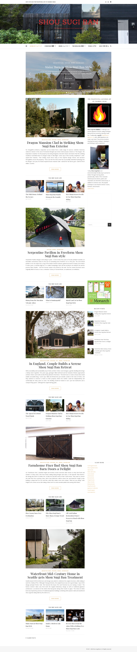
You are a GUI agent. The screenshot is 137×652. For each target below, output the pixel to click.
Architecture (58, 63)
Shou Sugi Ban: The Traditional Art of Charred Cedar (41, 2)
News (73, 63)
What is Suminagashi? (53, 300)
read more (68, 78)
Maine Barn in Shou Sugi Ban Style (68, 67)
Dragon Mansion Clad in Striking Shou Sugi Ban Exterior (55, 144)
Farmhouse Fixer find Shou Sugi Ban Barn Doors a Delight (55, 467)
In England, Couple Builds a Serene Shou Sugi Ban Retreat (55, 365)
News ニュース (63, 46)
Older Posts (31, 638)
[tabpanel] (68, 73)
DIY (57, 360)
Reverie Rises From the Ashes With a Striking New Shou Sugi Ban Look (75, 626)
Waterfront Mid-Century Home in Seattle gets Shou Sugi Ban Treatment (55, 575)
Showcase (80, 63)
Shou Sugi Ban (68, 22)
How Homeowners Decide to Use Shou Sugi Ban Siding (75, 196)
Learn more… (91, 188)
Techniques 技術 (78, 46)
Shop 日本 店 (103, 46)
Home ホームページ (36, 46)
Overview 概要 (49, 46)
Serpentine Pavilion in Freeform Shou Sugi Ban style (55, 254)
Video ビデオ (92, 46)
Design (67, 63)
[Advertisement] (99, 253)
